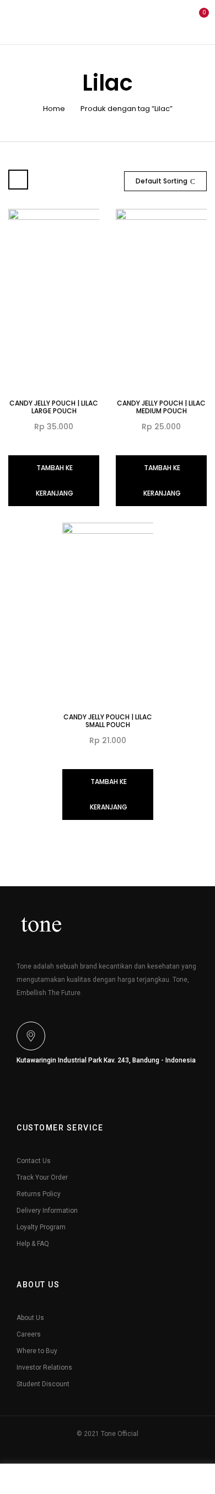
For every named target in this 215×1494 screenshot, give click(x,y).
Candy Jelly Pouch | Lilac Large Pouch (53, 406)
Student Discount (43, 1384)
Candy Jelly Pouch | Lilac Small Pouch (107, 720)
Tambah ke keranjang (54, 480)
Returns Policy (39, 1194)
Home (54, 108)
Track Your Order (42, 1177)
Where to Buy (37, 1351)
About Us (30, 1318)
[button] (197, 21)
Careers (29, 1334)
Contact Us (34, 1161)
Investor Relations (44, 1367)
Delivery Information (47, 1210)
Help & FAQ (33, 1244)
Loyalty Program (41, 1227)
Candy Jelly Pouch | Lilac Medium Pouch (161, 406)
